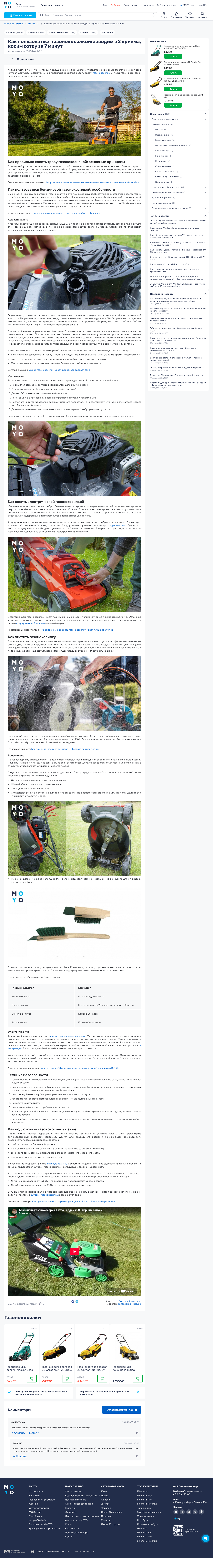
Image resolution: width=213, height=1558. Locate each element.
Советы (84, 32)
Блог (105, 5)
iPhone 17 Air (144, 1532)
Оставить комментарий (121, 1409)
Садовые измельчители (167, 177)
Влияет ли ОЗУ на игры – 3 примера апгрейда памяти (176, 375)
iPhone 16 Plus (144, 1495)
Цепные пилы (162, 182)
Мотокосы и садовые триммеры (171, 145)
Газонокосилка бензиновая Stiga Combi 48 (184, 96)
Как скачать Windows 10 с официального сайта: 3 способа (174, 229)
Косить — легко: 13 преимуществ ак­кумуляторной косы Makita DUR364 (80, 1067)
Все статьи (107, 32)
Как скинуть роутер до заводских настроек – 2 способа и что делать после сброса (178, 339)
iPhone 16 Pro (144, 1499)
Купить (31, 1378)
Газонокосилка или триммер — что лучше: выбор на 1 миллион (66, 212)
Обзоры (10, 32)
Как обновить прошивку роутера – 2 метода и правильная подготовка (173, 349)
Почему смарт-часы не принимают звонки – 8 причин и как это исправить (178, 309)
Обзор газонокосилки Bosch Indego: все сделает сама (59, 369)
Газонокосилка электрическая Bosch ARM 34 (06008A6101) (182, 47)
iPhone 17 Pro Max (147, 1540)
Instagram (188, 1512)
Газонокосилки (163, 140)
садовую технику (57, 1163)
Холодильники (145, 1516)
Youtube (176, 1512)
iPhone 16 (142, 1491)
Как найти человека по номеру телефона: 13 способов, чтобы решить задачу (177, 243)
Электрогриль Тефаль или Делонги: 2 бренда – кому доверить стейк (176, 319)
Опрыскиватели (163, 166)
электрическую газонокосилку (67, 1035)
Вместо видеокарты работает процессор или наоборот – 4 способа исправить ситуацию (178, 383)
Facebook (182, 1512)
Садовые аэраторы (164, 171)
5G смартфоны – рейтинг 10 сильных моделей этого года (176, 329)
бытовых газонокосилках (45, 1194)
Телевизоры (144, 1507)
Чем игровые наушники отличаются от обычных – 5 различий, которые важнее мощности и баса (175, 299)
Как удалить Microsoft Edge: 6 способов (170, 264)
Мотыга (159, 129)
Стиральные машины (149, 1511)
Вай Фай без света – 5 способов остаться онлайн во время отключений (176, 358)
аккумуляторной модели (30, 623)
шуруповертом (117, 525)
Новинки (32, 32)
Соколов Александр (130, 1301)
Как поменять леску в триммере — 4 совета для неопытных (65, 748)
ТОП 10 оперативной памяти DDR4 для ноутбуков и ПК (177, 367)
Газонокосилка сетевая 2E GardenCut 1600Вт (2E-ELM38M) (182, 79)
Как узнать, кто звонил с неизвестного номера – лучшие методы (174, 270)
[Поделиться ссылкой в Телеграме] (76, 1301)
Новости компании (58, 32)
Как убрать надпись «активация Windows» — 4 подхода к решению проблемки (177, 236)
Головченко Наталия (129, 1303)
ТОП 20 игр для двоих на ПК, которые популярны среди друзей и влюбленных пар (178, 221)
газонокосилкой (102, 72)
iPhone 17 (142, 1528)
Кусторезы (160, 161)
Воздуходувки (162, 135)
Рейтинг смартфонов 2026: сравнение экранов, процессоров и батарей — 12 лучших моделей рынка (176, 277)
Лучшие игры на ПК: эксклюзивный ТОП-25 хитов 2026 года (177, 258)
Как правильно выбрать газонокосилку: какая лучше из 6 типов (77, 629)
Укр (201, 5)
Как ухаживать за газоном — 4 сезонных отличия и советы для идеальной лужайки (92, 182)
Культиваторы (162, 150)
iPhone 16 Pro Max (147, 1503)
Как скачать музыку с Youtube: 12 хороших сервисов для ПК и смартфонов (178, 250)
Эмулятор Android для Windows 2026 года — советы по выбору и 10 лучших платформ (177, 285)
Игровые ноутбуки (147, 1524)
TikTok (201, 1512)
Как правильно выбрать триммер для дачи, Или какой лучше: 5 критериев (73, 1201)
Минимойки (161, 156)
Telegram (195, 1512)
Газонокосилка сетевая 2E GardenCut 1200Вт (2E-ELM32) (182, 63)
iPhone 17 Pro (144, 1536)
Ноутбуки (142, 1520)
